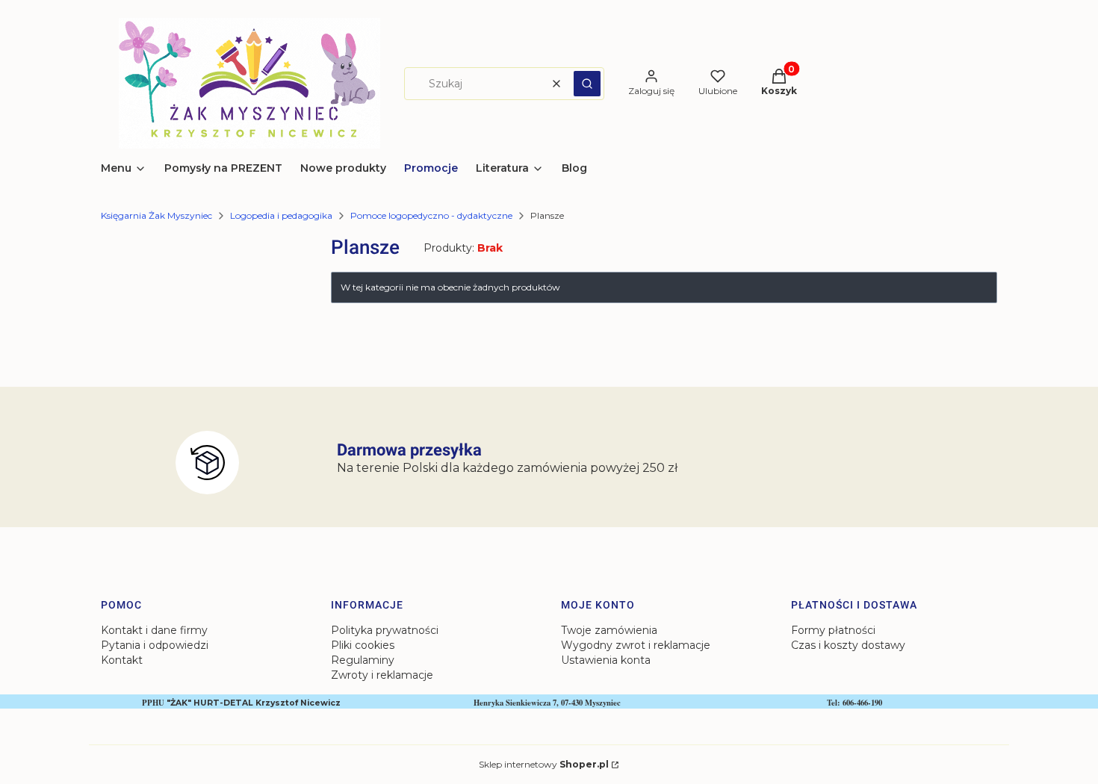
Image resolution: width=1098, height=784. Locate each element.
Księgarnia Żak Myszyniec (156, 215)
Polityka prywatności (384, 630)
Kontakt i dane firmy (154, 630)
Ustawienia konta (606, 660)
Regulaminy (362, 660)
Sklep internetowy (544, 764)
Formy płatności (833, 630)
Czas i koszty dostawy (848, 645)
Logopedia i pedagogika (281, 215)
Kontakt (122, 660)
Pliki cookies (362, 645)
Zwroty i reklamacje (382, 675)
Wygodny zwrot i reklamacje (635, 645)
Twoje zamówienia (609, 630)
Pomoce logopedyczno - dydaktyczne (431, 215)
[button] (587, 83)
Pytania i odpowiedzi (154, 645)
